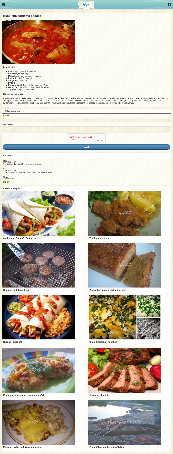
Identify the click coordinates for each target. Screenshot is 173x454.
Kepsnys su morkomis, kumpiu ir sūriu (24, 395)
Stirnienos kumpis (99, 395)
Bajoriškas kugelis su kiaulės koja (107, 290)
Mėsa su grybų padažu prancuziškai (22, 447)
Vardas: (6, 116)
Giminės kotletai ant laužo (17, 290)
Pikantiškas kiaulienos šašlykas (106, 447)
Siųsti (86, 147)
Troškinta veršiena (99, 238)
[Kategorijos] (3, 4)
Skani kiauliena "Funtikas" (103, 342)
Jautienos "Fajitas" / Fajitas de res (21, 238)
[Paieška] (169, 4)
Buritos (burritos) (12, 342)
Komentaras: (8, 124)
